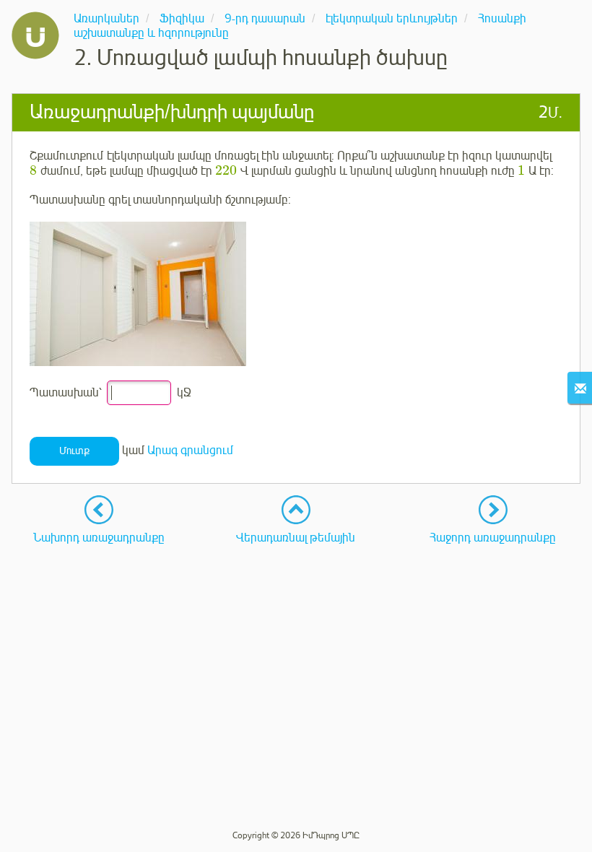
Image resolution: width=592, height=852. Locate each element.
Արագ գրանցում (190, 450)
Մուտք (74, 451)
